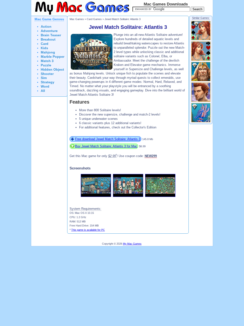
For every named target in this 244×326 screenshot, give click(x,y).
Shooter (47, 74)
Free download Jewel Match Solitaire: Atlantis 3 (107, 139)
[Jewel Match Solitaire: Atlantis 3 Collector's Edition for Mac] (200, 122)
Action (46, 26)
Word (45, 86)
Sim (44, 78)
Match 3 (47, 61)
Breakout (48, 39)
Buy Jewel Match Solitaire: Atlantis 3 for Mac (106, 146)
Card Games (94, 19)
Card (44, 44)
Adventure (49, 31)
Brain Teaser (51, 35)
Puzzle (46, 65)
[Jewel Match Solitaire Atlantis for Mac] (200, 60)
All (43, 91)
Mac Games (77, 19)
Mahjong (48, 52)
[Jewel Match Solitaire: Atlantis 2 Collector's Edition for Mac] (200, 80)
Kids (44, 48)
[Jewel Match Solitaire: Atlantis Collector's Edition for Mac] (200, 39)
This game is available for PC (88, 229)
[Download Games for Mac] (81, 14)
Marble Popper (52, 56)
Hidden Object (52, 69)
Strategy (47, 82)
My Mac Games (132, 243)
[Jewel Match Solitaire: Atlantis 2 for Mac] (200, 101)
